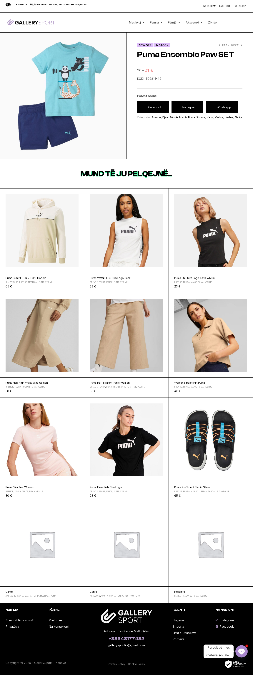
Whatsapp (224, 107)
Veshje (219, 117)
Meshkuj (135, 22)
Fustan (26, 387)
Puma (191, 117)
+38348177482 (126, 638)
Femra (154, 22)
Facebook (155, 107)
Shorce (200, 117)
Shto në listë (79, 192)
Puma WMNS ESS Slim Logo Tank (110, 278)
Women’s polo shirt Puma (189, 382)
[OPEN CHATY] (241, 651)
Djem (165, 117)
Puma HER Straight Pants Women (110, 382)
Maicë (183, 117)
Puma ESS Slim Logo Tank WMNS (194, 278)
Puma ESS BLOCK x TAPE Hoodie (26, 278)
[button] (136, 22)
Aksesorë (192, 22)
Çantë (9, 591)
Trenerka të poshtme (124, 387)
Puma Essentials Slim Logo (106, 487)
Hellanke (179, 591)
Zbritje (212, 22)
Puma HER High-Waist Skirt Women (27, 382)
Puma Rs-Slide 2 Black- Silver (192, 487)
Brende (156, 117)
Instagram (189, 107)
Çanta (20, 596)
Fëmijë (172, 22)
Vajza (210, 117)
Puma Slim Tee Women (20, 487)
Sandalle (213, 491)
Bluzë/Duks (12, 282)
